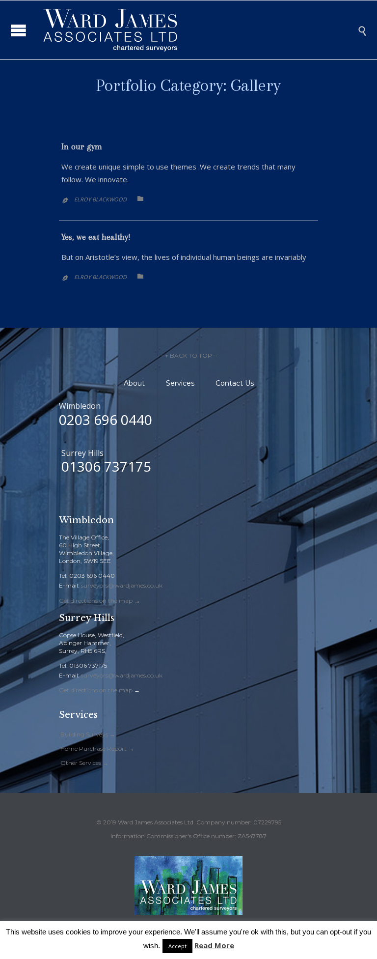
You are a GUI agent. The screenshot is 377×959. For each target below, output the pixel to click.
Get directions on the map (96, 600)
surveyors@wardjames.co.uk (121, 585)
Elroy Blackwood (100, 199)
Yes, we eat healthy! (96, 237)
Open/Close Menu (18, 30)
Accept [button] (177, 946)
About (134, 383)
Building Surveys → (87, 734)
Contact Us (234, 383)
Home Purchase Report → (97, 748)
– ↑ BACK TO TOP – (188, 355)
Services (180, 383)
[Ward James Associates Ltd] (195, 29)
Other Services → (84, 762)
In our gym (81, 146)
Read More (214, 945)
